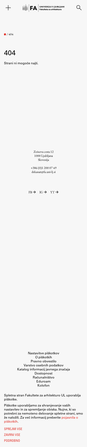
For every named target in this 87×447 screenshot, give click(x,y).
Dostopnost (43, 373)
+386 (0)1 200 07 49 (43, 168)
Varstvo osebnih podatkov (44, 365)
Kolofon (43, 385)
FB (30, 192)
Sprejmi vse (13, 429)
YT (52, 192)
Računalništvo (43, 377)
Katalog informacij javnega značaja (43, 369)
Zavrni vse (12, 435)
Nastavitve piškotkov (43, 353)
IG (41, 192)
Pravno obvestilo (43, 361)
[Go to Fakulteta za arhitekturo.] (5, 34)
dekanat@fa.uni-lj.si (44, 172)
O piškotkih (43, 357)
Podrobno (12, 441)
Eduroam (43, 381)
